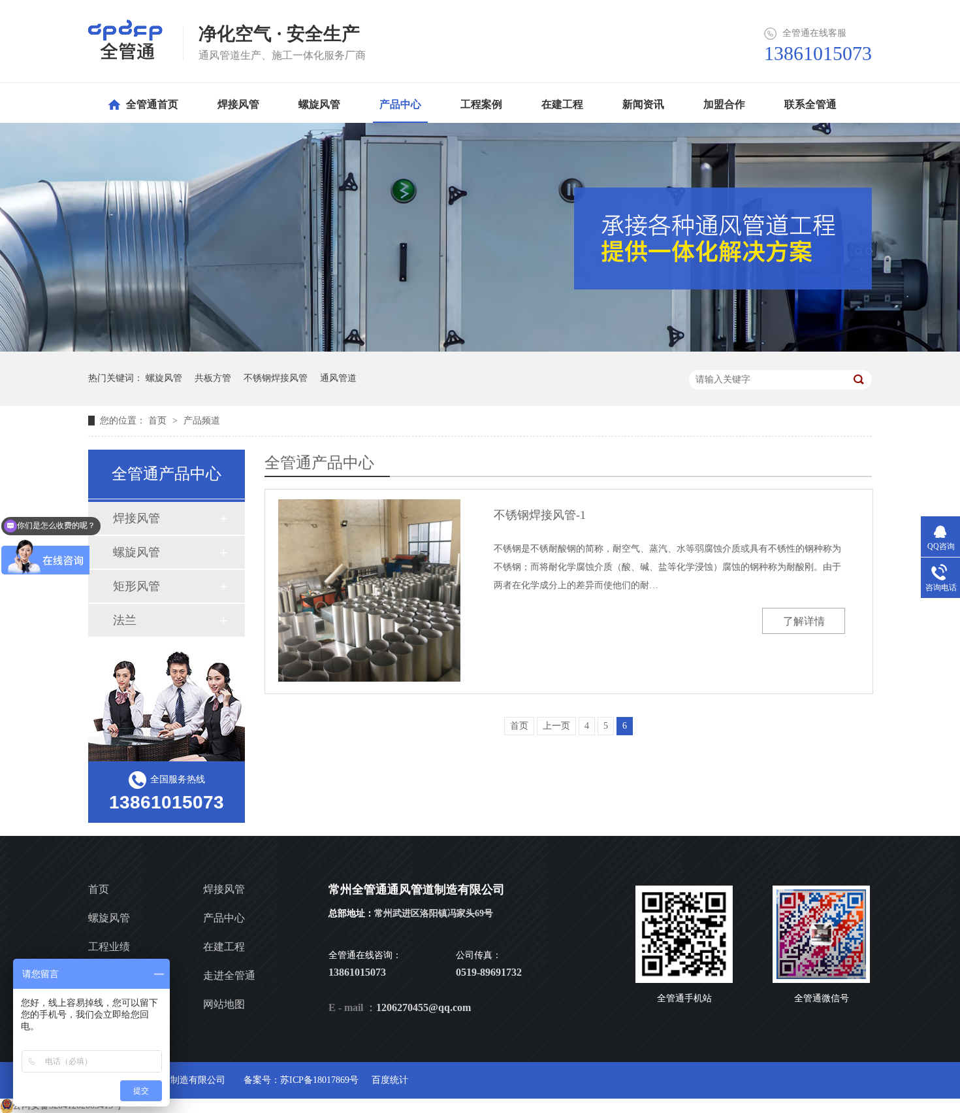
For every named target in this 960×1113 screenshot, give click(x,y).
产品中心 (224, 917)
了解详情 (804, 621)
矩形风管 (136, 586)
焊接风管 (136, 518)
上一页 (556, 726)
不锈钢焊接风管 (276, 378)
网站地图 (224, 1004)
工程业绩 (109, 946)
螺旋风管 (164, 378)
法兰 (124, 620)
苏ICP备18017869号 (319, 1080)
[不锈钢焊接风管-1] (369, 590)
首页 (158, 420)
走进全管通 (229, 975)
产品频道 (202, 420)
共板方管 (213, 378)
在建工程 (224, 946)
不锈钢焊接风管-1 (540, 515)
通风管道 (338, 378)
